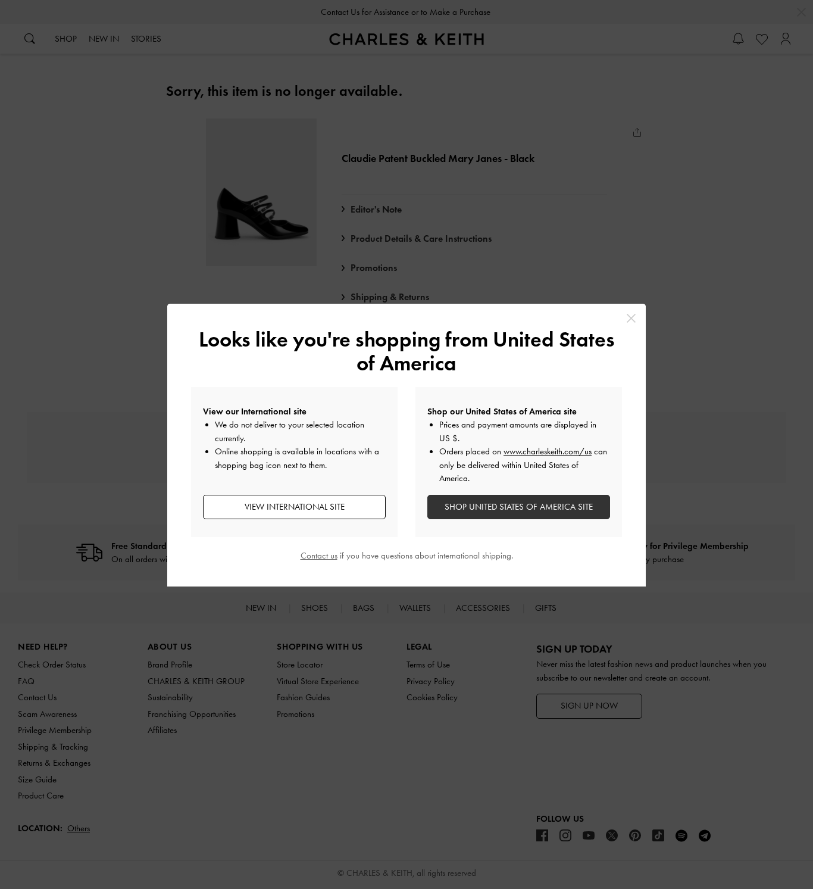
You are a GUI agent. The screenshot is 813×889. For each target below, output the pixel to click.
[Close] (631, 318)
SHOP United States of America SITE (519, 506)
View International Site (295, 506)
